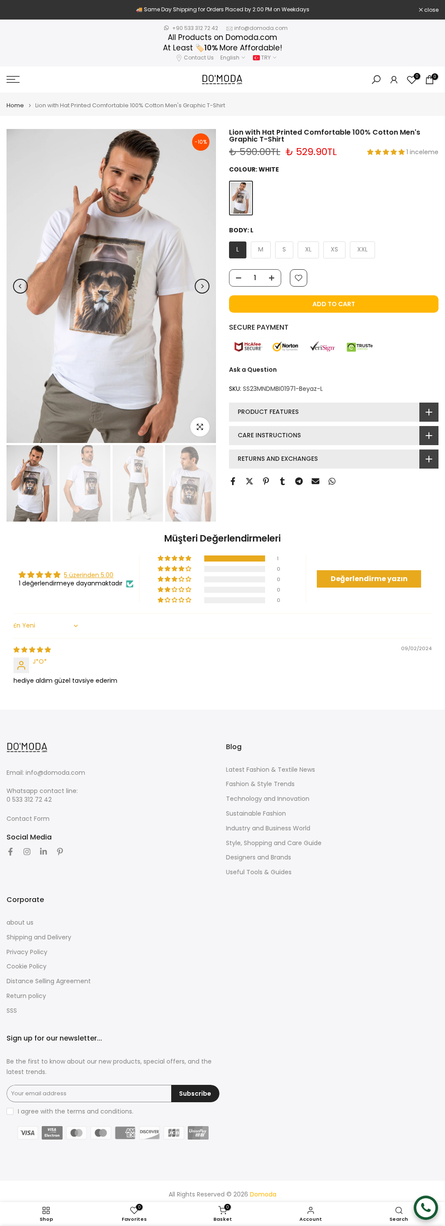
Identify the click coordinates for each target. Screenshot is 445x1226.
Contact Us (199, 57)
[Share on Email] (315, 481)
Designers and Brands (258, 857)
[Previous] (20, 286)
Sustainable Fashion (256, 814)
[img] (32, 649)
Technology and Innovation (267, 799)
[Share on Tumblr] (282, 481)
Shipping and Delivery (39, 937)
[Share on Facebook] (233, 481)
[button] (386, 152)
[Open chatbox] (426, 1208)
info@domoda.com (261, 28)
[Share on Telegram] (299, 481)
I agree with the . (75, 1111)
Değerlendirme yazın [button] (369, 579)
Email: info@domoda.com (46, 773)
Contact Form (28, 819)
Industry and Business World (268, 828)
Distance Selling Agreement (49, 981)
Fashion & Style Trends (260, 784)
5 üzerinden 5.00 (88, 575)
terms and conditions (99, 1111)
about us (20, 923)
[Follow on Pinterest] (60, 851)
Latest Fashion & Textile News (270, 770)
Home (15, 105)
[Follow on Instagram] (27, 851)
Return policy (26, 996)
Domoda (263, 1194)
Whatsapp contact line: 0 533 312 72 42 (42, 795)
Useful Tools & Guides (259, 872)
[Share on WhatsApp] (332, 481)
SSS (12, 1011)
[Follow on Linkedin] (43, 851)
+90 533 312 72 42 (195, 28)
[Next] (202, 286)
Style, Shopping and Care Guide (274, 843)
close (18, 10)
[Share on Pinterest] (266, 481)
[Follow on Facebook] (10, 851)
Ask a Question (253, 369)
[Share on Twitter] (249, 481)
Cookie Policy (26, 966)
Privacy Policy (27, 952)
